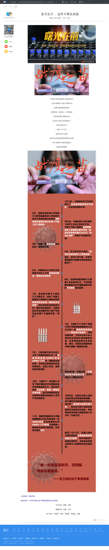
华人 (66, 529)
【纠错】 (95, 520)
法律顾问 (41, 538)
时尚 (42, 531)
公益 (90, 531)
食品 (52, 531)
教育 (85, 529)
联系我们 (20, 538)
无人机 (96, 531)
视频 (28, 531)
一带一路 (101, 531)
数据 (71, 531)
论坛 (100, 529)
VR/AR (81, 531)
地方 (19, 529)
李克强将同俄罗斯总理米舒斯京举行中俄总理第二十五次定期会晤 (21, 2)
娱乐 (38, 531)
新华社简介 (6, 538)
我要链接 (27, 538)
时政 (11, 6)
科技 (90, 529)
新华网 (5, 6)
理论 (38, 529)
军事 (47, 529)
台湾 (62, 529)
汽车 (76, 529)
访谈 (52, 529)
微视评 (86, 531)
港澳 (57, 529)
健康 (62, 531)
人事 (33, 529)
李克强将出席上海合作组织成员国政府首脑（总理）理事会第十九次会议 (60, 2)
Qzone (11, 51)
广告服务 (48, 538)
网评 (19, 531)
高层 (28, 529)
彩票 (33, 531)
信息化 (67, 531)
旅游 (57, 531)
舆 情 (76, 531)
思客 (14, 531)
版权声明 (34, 538)
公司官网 (13, 538)
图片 (23, 531)
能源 (95, 529)
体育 (47, 531)
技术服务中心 (56, 538)
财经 (71, 529)
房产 (81, 529)
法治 (23, 529)
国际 (42, 529)
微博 (10, 47)
